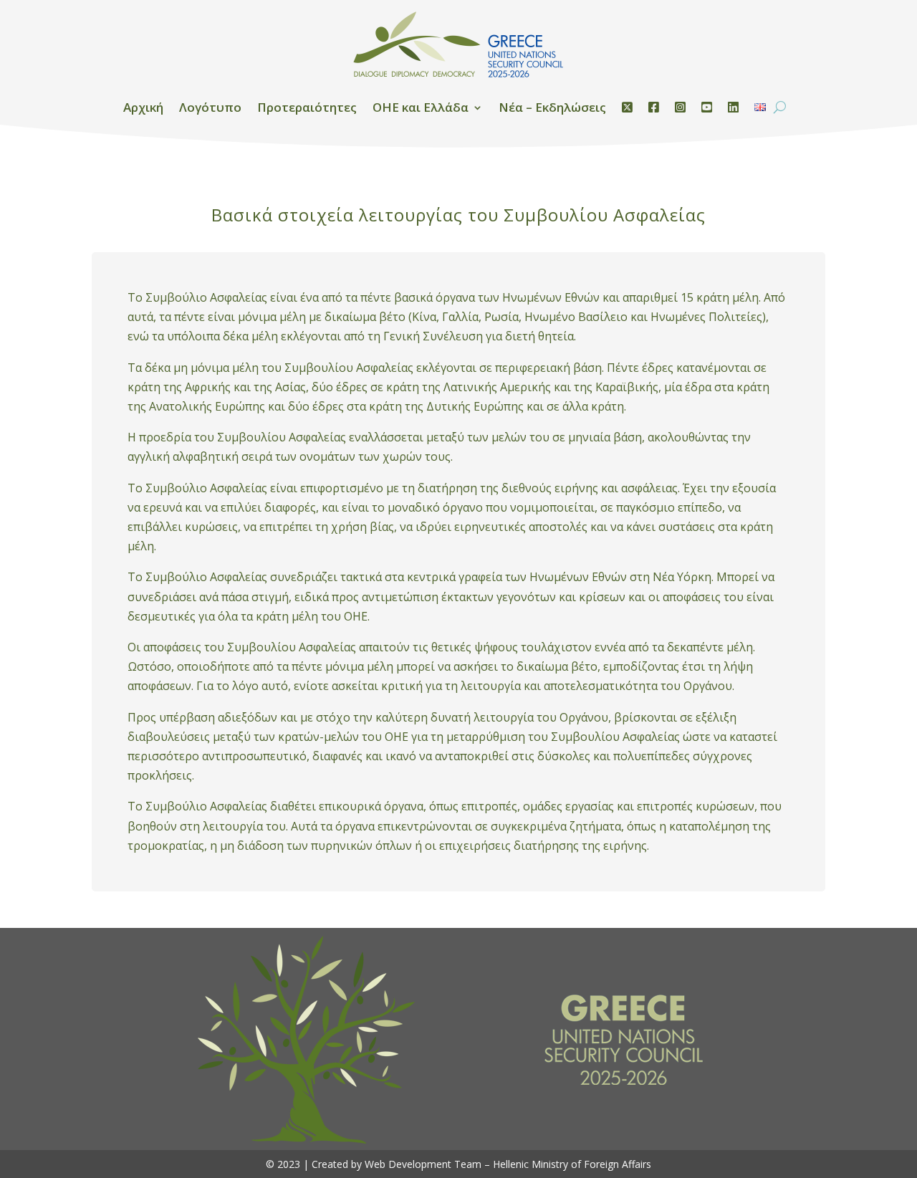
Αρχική (143, 107)
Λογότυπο (210, 107)
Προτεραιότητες (307, 107)
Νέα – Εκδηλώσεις (552, 107)
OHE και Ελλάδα (421, 107)
